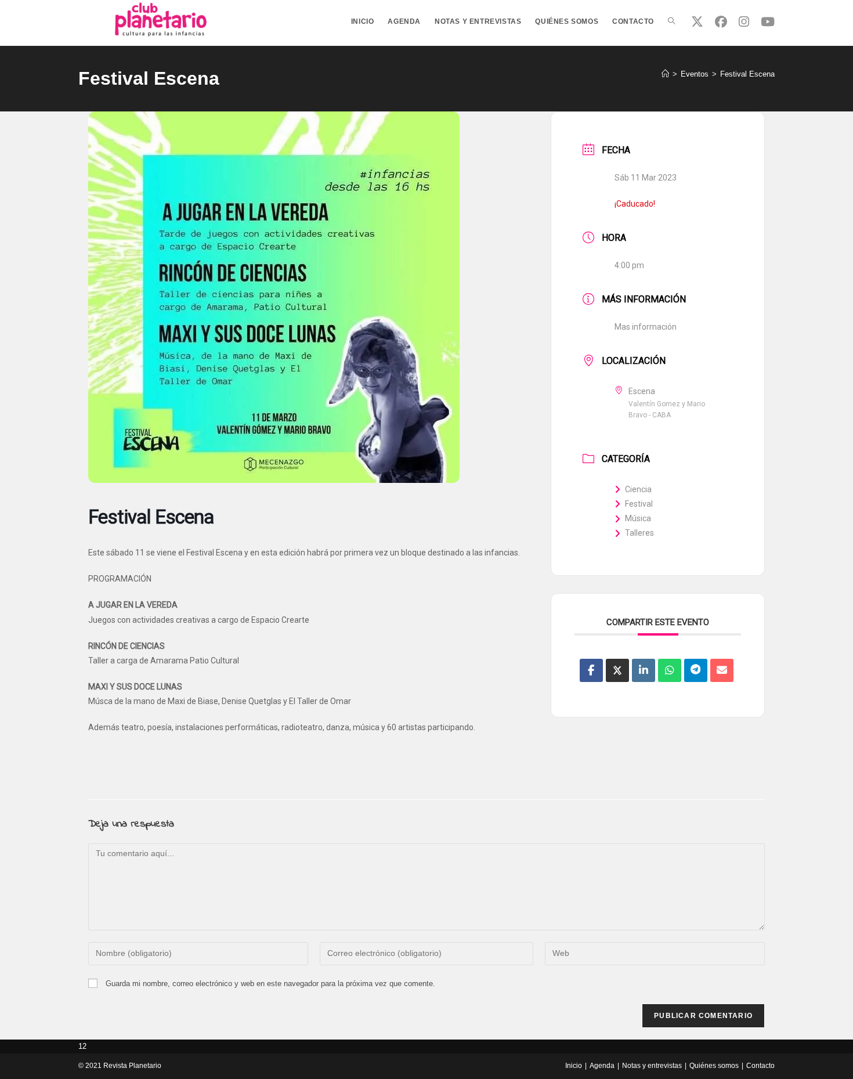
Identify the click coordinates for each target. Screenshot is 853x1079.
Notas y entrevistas (652, 1066)
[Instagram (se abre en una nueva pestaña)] (744, 22)
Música (638, 518)
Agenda (602, 1066)
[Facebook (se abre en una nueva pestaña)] (721, 22)
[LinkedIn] (643, 670)
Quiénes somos (714, 1066)
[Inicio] (665, 74)
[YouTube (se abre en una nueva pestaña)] (767, 22)
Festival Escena (747, 74)
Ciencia (638, 489)
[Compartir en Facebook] (591, 670)
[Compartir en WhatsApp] (669, 670)
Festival (639, 503)
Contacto (760, 1066)
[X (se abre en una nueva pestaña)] (697, 22)
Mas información (646, 326)
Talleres (639, 532)
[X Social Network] (617, 670)
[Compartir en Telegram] (695, 670)
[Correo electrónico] (721, 670)
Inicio (573, 1066)
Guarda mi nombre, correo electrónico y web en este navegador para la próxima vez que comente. (270, 983)
